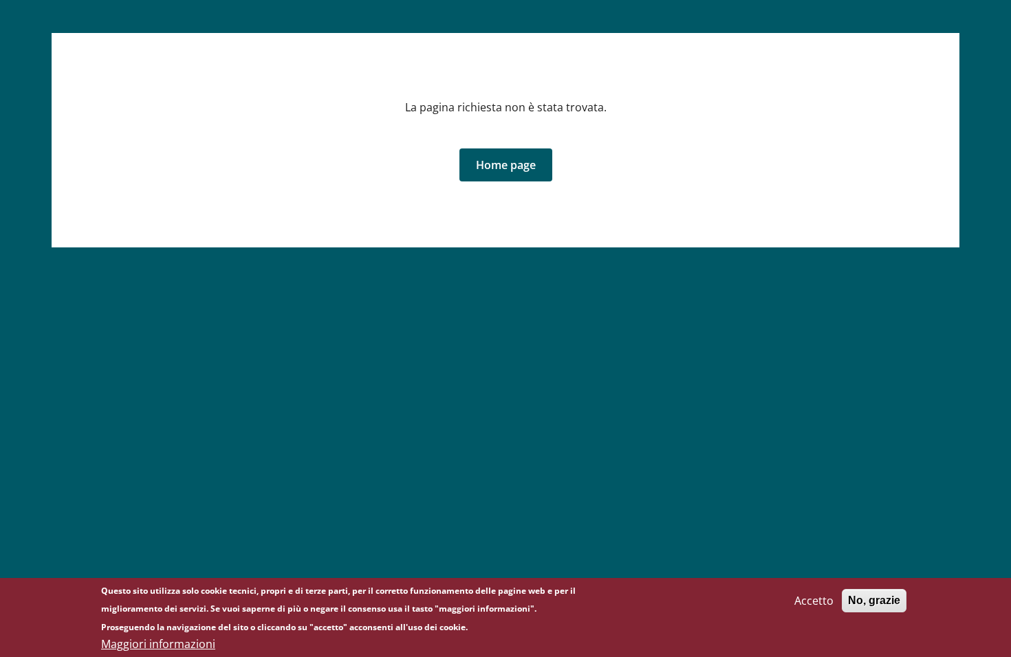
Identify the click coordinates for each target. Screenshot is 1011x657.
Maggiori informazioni (158, 644)
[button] (505, 164)
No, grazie (874, 600)
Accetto (814, 600)
